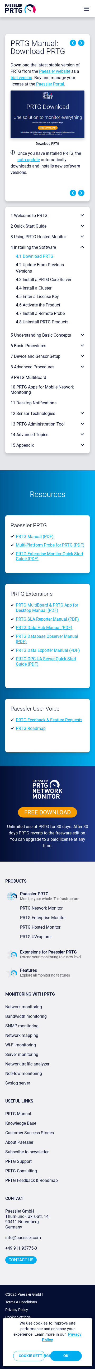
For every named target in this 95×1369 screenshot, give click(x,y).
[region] (47, 1342)
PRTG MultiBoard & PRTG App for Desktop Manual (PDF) (47, 608)
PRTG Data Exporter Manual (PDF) (48, 650)
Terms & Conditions (21, 1302)
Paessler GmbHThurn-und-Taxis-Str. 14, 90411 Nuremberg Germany (27, 1219)
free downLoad (47, 812)
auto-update (28, 159)
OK (65, 1356)
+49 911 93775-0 (21, 1248)
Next (81, 43)
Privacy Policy (16, 1310)
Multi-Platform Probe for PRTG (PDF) (50, 545)
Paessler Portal (50, 84)
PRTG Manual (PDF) (35, 536)
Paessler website (54, 71)
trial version (21, 77)
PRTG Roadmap (31, 728)
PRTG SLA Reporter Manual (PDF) (47, 618)
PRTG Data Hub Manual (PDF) (44, 627)
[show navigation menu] (86, 8)
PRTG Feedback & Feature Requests (49, 719)
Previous (73, 43)
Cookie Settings (18, 1317)
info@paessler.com (23, 1237)
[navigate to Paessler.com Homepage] (20, 8)
